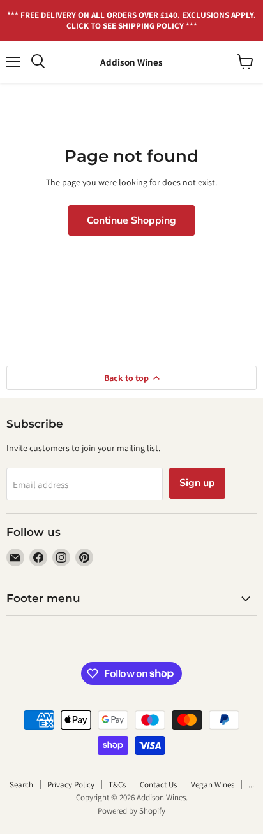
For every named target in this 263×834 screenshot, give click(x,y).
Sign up (197, 483)
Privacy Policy (70, 784)
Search (21, 784)
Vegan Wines (212, 784)
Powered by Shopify (131, 810)
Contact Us (158, 784)
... (251, 784)
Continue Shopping (131, 220)
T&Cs (117, 784)
